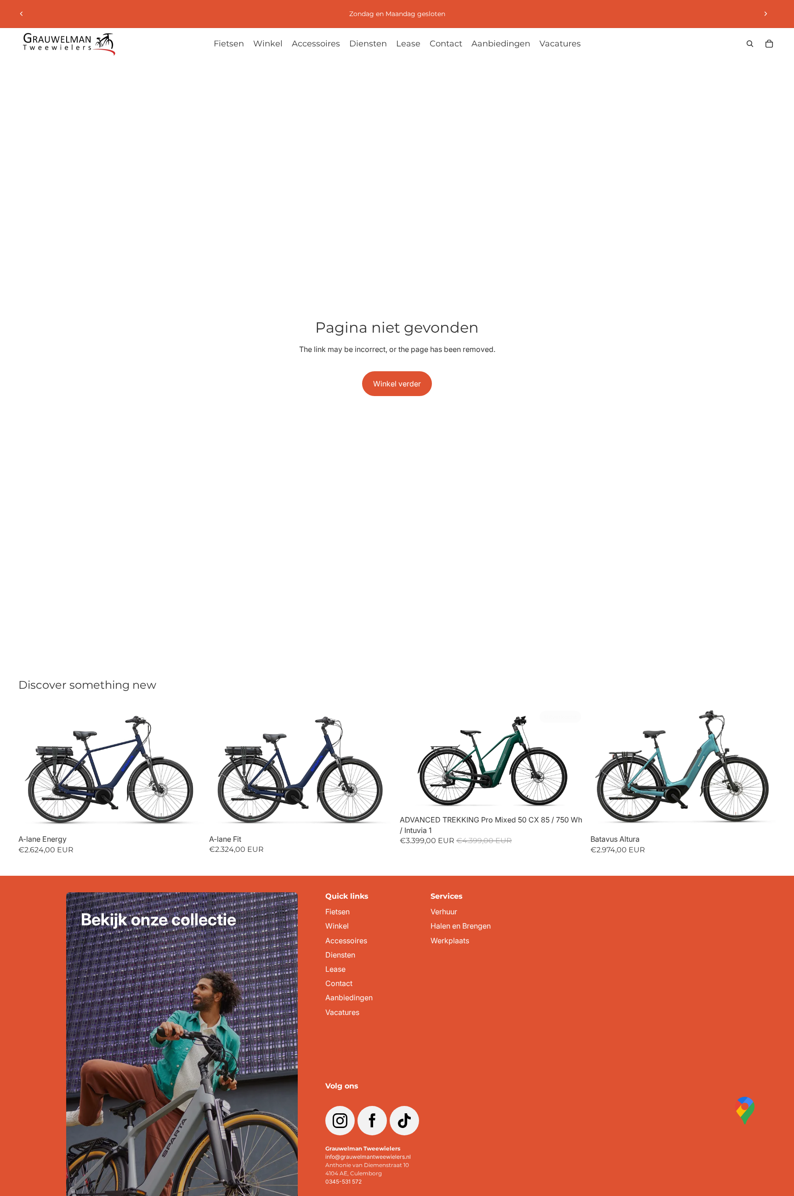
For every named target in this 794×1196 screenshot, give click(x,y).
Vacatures (342, 1012)
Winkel (337, 926)
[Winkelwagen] (769, 44)
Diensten (340, 955)
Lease (335, 969)
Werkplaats (450, 940)
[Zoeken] (750, 44)
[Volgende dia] (765, 14)
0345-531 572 (343, 1181)
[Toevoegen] (189, 816)
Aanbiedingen (349, 997)
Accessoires (346, 940)
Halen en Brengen (461, 926)
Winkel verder (397, 383)
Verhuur (444, 911)
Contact (338, 983)
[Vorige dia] (21, 14)
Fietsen (337, 911)
